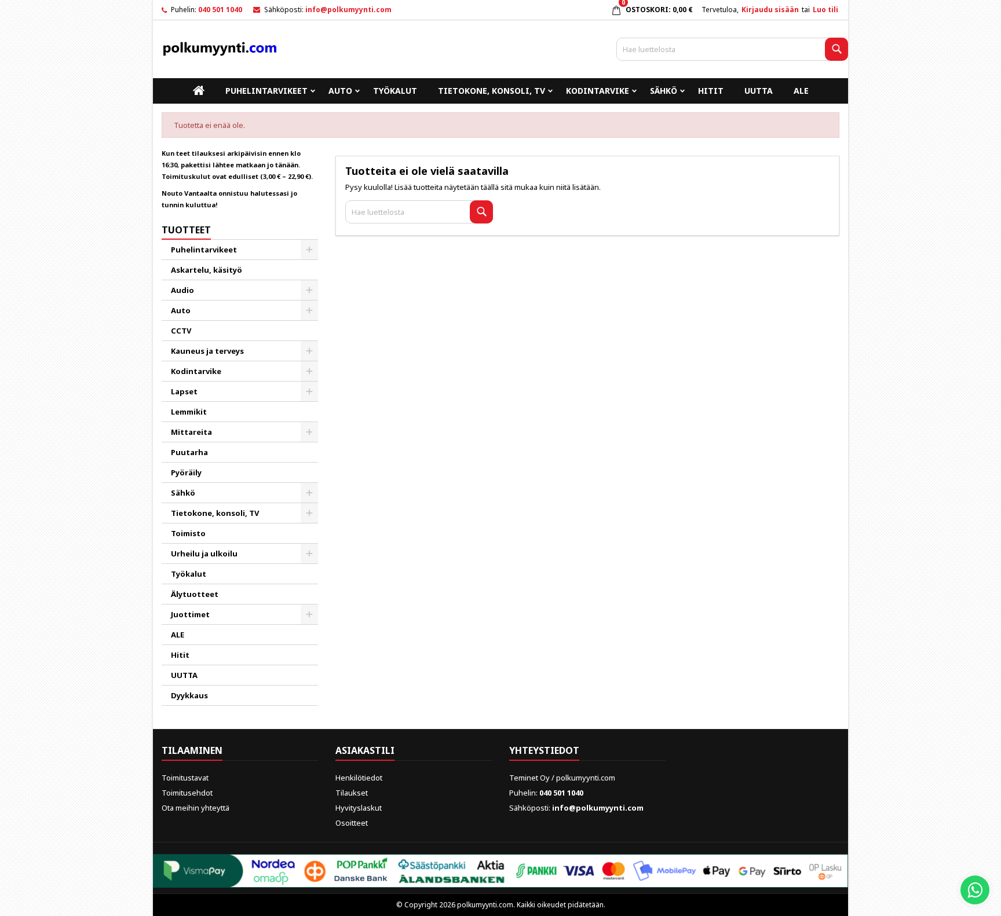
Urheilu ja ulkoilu (204, 553)
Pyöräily (186, 472)
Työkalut (395, 90)
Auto (340, 90)
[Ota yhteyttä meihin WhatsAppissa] (974, 889)
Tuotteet (186, 229)
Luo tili (825, 9)
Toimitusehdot (187, 792)
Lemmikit (189, 411)
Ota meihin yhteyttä (195, 808)
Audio (182, 290)
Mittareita (191, 432)
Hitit (711, 90)
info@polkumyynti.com (348, 9)
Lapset (184, 391)
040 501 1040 (220, 9)
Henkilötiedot (358, 777)
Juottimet (190, 614)
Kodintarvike (597, 90)
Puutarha (189, 452)
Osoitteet (351, 823)
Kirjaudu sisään (770, 9)
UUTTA (758, 90)
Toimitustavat (185, 777)
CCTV (181, 330)
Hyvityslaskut (358, 808)
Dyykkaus (189, 695)
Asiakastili (364, 750)
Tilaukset (351, 792)
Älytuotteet (194, 594)
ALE (801, 90)
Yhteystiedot (544, 750)
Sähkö (663, 90)
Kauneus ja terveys (207, 351)
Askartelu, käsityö (206, 270)
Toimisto (188, 533)
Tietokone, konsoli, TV (491, 90)
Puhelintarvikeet (266, 90)
